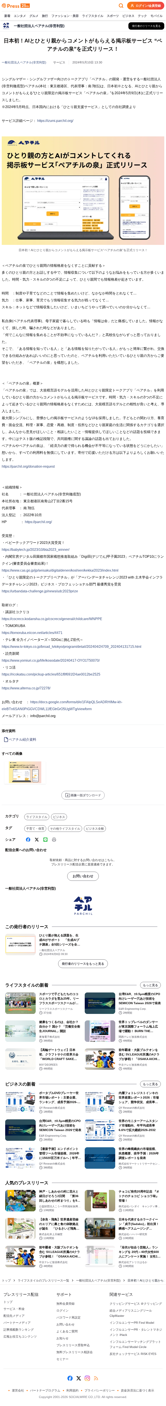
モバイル (156, 16)
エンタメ (20, 16)
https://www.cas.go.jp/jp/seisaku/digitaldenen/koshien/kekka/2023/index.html (60, 570)
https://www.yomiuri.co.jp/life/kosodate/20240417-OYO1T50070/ (51, 660)
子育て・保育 (35, 828)
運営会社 (18, 1390)
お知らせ (62, 1338)
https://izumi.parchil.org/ (55, 121)
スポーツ (113, 16)
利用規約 (72, 1390)
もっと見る (150, 985)
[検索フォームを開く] (121, 5)
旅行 (45, 16)
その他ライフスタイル (65, 828)
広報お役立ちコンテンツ (20, 1336)
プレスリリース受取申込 (73, 1345)
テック (142, 16)
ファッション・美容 (65, 16)
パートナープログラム (45, 1390)
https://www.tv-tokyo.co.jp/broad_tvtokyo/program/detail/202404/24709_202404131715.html (71, 646)
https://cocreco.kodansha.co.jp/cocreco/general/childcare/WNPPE (52, 619)
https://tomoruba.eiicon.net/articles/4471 (32, 633)
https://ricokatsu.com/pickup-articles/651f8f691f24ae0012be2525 (51, 674)
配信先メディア (14, 1315)
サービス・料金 (14, 1309)
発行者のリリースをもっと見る (83, 963)
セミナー (62, 1359)
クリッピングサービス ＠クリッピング (136, 1303)
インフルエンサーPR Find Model (132, 1322)
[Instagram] (87, 1378)
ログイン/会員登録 (148, 5)
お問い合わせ (83, 876)
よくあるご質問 (67, 1331)
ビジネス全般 (95, 828)
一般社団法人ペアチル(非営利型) (24, 62)
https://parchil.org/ (38, 522)
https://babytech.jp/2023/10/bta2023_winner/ (35, 549)
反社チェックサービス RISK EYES (133, 1354)
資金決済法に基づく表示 (137, 1390)
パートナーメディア (17, 1322)
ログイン (62, 1310)
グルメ (33, 16)
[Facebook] (28, 839)
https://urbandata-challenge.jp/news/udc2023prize (40, 591)
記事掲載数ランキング (18, 1329)
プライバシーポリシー (100, 1390)
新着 (7, 16)
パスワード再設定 (68, 1317)
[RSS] (96, 1378)
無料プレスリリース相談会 (74, 1352)
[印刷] (54, 839)
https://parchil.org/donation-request (28, 466)
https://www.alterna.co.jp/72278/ (26, 688)
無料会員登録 (65, 1303)
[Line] (45, 839)
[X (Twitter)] (37, 839)
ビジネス (128, 16)
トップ (6, 1280)
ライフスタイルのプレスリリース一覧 (43, 1280)
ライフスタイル (92, 16)
